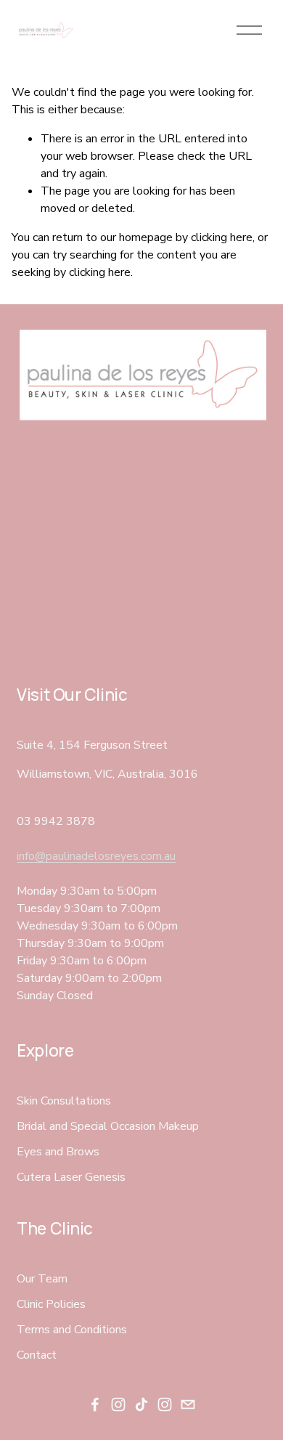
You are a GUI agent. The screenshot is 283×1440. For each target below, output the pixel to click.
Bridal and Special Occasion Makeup (108, 1126)
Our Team (42, 1279)
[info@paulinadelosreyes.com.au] (188, 1404)
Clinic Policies (51, 1304)
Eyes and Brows (58, 1152)
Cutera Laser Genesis (71, 1177)
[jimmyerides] (164, 1404)
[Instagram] (118, 1404)
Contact (37, 1355)
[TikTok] (141, 1404)
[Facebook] (95, 1404)
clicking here (222, 237)
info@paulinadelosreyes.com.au (96, 856)
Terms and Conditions (72, 1330)
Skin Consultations (64, 1101)
